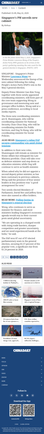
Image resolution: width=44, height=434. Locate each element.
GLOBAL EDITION (24, 424)
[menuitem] (25, 2)
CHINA (16, 424)
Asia (13, 8)
